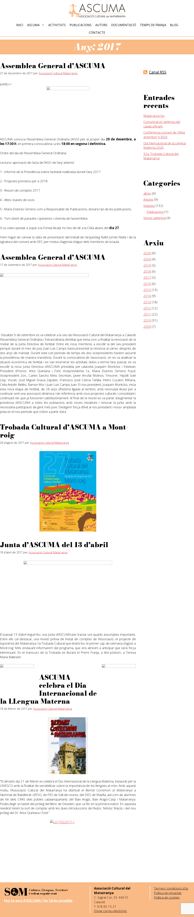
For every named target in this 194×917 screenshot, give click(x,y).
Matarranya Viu (153, 115)
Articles (148, 199)
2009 (147, 326)
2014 (147, 296)
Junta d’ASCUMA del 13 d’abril (54, 545)
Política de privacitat (167, 893)
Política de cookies (167, 897)
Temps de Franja (153, 25)
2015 (147, 290)
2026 (147, 253)
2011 (147, 314)
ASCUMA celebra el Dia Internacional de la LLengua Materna (48, 689)
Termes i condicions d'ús (171, 888)
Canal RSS (157, 72)
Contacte (97, 33)
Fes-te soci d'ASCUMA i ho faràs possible (38, 900)
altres (147, 193)
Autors (101, 25)
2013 (147, 302)
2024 (147, 259)
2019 (147, 265)
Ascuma (33, 25)
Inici (19, 25)
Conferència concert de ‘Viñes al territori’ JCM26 (164, 134)
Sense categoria (154, 218)
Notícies (149, 205)
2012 (147, 308)
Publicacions (81, 25)
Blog (174, 25)
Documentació (123, 25)
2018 (147, 271)
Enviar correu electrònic (110, 911)
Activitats (57, 25)
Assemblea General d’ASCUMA (52, 66)
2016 (147, 284)
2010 (147, 320)
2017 (147, 277)
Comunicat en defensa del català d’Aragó (161, 124)
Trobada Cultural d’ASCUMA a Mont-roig (64, 431)
